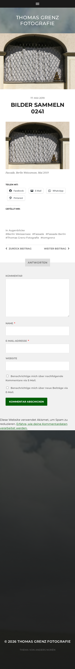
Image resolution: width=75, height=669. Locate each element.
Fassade (39, 234)
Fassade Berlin (56, 234)
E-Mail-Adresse (17, 340)
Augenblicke (17, 230)
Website (11, 358)
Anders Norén (45, 649)
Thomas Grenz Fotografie (37, 20)
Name (10, 323)
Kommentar (14, 275)
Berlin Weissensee (19, 234)
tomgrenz (48, 237)
